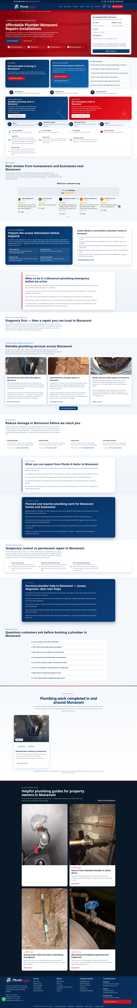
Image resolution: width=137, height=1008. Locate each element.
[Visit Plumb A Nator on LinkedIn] (108, 1)
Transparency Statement (86, 990)
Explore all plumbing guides (106, 800)
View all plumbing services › (68, 408)
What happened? (97, 35)
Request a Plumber (111, 51)
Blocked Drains (37, 983)
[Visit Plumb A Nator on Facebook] (102, 1)
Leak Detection (37, 987)
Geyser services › (97, 402)
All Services (36, 981)
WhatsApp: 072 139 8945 (13, 998)
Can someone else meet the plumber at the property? (49, 657)
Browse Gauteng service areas (86, 260)
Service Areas (67, 6)
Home (60, 6)
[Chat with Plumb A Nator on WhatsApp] (4, 999)
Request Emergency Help (80, 116)
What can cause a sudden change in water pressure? (104, 77)
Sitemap (59, 990)
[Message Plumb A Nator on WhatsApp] (113, 1)
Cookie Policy (83, 989)
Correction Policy (99, 1006)
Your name (96, 22)
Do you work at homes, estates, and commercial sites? (50, 662)
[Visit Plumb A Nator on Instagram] (105, 1)
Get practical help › (23, 448)
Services (75, 6)
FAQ (92, 6)
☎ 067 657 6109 (119, 1)
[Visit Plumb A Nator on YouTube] (111, 1)
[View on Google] (19, 199)
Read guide (75, 883)
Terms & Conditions (85, 985)
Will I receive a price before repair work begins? (47, 647)
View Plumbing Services (17, 116)
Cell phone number (117, 22)
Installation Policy (85, 981)
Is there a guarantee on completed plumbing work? (49, 678)
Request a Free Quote (60, 76)
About (82, 6)
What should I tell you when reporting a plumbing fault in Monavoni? (109, 65)
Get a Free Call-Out (13, 41)
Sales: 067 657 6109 (11, 994)
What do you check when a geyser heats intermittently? (105, 81)
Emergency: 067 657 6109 (13, 996)
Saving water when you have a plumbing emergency (43, 955)
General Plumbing (38, 990)
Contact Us (97, 6)
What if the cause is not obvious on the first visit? (48, 652)
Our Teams (60, 985)
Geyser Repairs (37, 989)
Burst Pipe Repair (38, 985)
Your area (95, 29)
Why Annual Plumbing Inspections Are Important (90, 955)
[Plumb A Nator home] (25, 6)
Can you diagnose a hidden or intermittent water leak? (105, 69)
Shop (87, 6)
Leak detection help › (56, 402)
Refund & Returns (84, 983)
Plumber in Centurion (30, 11)
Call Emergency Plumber (61, 80)
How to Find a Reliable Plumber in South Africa (91, 871)
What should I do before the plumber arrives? (47, 673)
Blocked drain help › (13, 402)
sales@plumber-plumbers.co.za (14, 1000)
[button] (17, 206)
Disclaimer (83, 987)
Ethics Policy (89, 1006)
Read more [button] (62, 210)
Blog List (59, 983)
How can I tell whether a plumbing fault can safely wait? (50, 668)
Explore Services (28, 41)
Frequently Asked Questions (64, 987)
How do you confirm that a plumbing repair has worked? (105, 85)
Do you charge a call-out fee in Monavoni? (46, 642)
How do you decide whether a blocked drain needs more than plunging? (109, 73)
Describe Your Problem (16, 78)
